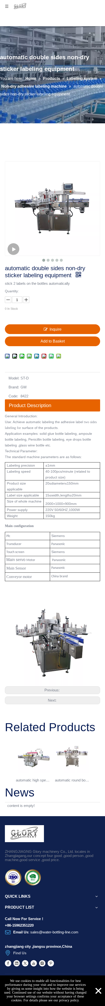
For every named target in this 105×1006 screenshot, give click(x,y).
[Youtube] (34, 963)
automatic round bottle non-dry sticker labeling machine (72, 780)
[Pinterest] (51, 963)
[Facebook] (8, 963)
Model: (14, 378)
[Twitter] (25, 963)
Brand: (14, 387)
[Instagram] (42, 963)
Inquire (56, 329)
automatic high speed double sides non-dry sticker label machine (33, 780)
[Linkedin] (16, 963)
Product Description (30, 405)
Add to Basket (53, 341)
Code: (13, 396)
